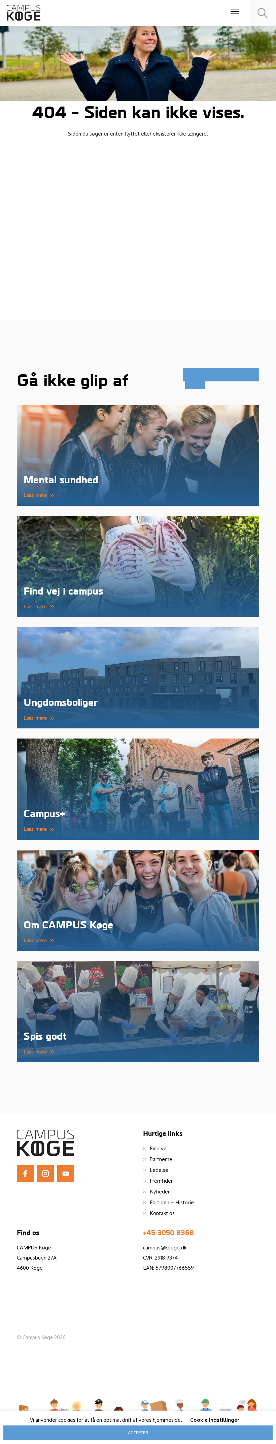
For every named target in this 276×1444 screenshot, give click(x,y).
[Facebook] (25, 1173)
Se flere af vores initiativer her (222, 374)
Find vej (159, 1148)
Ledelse (159, 1169)
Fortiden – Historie (172, 1202)
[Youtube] (65, 1173)
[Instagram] (45, 1173)
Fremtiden (162, 1180)
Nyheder (160, 1191)
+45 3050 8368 (168, 1232)
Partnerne (161, 1159)
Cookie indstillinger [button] (214, 1420)
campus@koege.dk (164, 1247)
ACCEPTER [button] (138, 1432)
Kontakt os (162, 1213)
